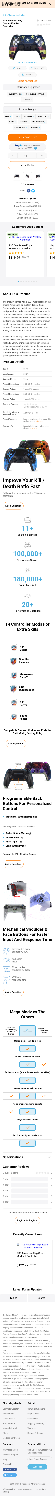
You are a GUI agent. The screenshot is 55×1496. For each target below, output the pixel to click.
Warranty (32, 1428)
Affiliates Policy (9, 1489)
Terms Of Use (41, 1489)
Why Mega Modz (10, 1450)
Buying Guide (33, 1414)
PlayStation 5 (9, 1419)
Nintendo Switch (10, 1428)
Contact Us (8, 1464)
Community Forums (36, 1409)
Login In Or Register (27, 1220)
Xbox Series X (9, 1423)
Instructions (33, 1419)
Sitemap (6, 1492)
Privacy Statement (25, 1489)
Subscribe (37, 1467)
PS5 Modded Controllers (15, 15)
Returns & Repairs (35, 1433)
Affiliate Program (10, 1455)
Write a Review (41, 407)
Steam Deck (8, 1414)
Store (5, 1433)
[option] (27, 94)
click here (39, 421)
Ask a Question (13, 506)
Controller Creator (11, 1409)
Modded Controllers (11, 1438)
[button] (18, 281)
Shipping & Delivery (36, 1423)
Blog (5, 1459)
